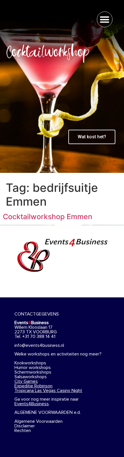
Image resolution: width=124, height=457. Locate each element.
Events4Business (31, 403)
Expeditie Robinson (33, 386)
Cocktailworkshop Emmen (47, 216)
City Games (26, 381)
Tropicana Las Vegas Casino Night (48, 390)
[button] (105, 19)
